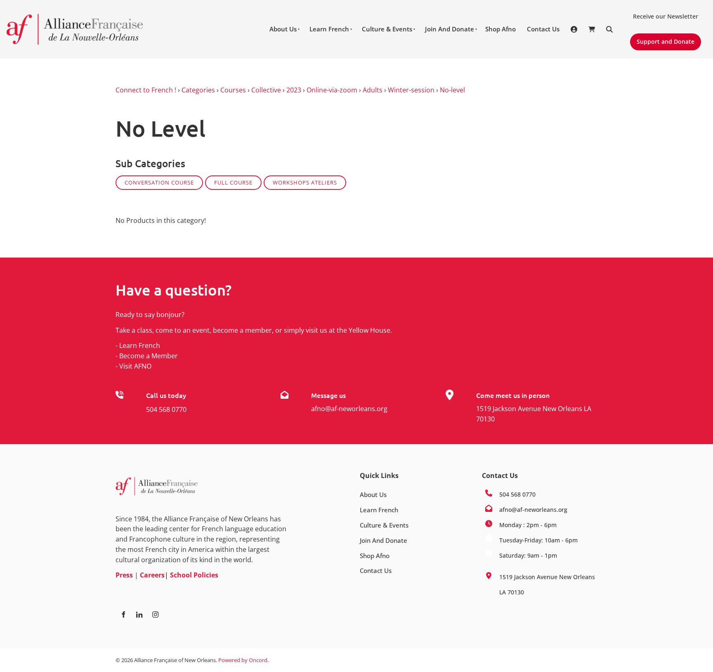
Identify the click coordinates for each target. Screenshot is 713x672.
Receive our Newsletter (662, 13)
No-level (452, 90)
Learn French (329, 29)
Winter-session (411, 90)
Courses (233, 90)
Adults (372, 90)
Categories (198, 90)
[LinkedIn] (139, 614)
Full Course (233, 182)
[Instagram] (155, 614)
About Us (283, 29)
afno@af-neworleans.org (349, 408)
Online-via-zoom (332, 90)
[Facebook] (123, 614)
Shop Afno (500, 29)
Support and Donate (662, 38)
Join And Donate (449, 29)
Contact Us (543, 29)
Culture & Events (387, 29)
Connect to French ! (146, 90)
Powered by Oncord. (243, 660)
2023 (293, 90)
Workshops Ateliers (305, 182)
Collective (266, 90)
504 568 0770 (166, 409)
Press (124, 575)
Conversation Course (159, 182)
